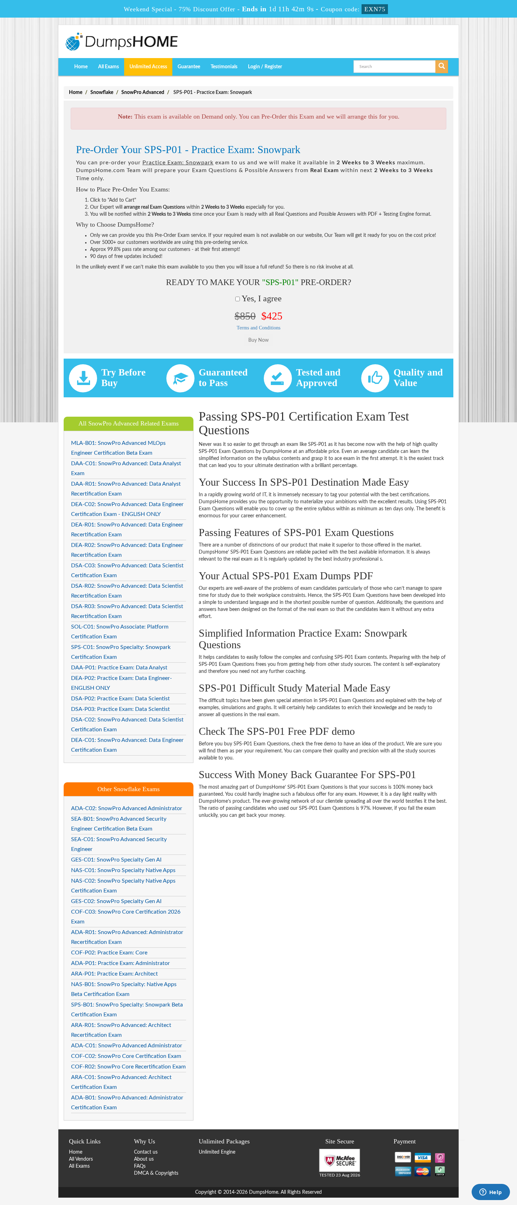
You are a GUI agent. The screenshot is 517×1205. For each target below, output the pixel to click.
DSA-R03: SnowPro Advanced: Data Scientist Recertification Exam (127, 611)
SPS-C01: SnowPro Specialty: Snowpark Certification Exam (121, 652)
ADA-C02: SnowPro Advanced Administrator (126, 808)
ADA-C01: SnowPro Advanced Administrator (126, 1045)
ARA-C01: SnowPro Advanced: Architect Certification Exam (121, 1082)
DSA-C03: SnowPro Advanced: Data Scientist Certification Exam (127, 570)
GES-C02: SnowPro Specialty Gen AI (116, 901)
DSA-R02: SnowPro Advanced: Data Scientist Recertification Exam (127, 591)
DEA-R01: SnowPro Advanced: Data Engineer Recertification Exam (127, 529)
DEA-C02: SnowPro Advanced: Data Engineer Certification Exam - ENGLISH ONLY (127, 509)
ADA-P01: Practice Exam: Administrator (120, 963)
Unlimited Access (148, 66)
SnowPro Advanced (142, 92)
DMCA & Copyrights (156, 1173)
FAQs (140, 1166)
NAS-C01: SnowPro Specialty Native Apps (123, 870)
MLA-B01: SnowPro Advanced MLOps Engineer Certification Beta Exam (118, 448)
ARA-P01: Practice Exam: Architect (114, 974)
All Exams (108, 66)
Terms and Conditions (258, 327)
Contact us (146, 1152)
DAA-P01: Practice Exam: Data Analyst (119, 667)
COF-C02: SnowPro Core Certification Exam (126, 1056)
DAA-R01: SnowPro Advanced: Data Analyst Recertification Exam (126, 489)
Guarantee (189, 66)
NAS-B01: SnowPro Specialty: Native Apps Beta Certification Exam (124, 989)
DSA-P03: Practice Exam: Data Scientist (120, 709)
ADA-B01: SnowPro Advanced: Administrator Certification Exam (127, 1102)
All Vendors (81, 1159)
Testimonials (224, 66)
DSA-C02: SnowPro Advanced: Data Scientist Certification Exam (127, 724)
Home (81, 66)
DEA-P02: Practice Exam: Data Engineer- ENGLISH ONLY (121, 683)
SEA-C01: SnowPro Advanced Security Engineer (119, 844)
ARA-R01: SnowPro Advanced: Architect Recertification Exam (121, 1030)
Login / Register (265, 66)
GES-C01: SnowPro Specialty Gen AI (116, 860)
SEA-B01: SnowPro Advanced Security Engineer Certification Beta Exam (118, 824)
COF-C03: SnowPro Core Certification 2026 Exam (125, 917)
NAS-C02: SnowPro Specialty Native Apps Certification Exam (123, 886)
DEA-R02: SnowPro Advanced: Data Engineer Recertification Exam (127, 550)
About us (144, 1159)
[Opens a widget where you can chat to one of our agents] (490, 1192)
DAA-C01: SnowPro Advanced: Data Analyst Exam (126, 468)
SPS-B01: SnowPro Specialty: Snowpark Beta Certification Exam (127, 1009)
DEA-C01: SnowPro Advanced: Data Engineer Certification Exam (127, 745)
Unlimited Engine (217, 1152)
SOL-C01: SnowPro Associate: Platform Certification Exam (119, 631)
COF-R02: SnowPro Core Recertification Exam (128, 1067)
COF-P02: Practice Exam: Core (109, 952)
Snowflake (101, 92)
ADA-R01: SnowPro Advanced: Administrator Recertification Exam (127, 937)
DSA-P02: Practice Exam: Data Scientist (120, 698)
